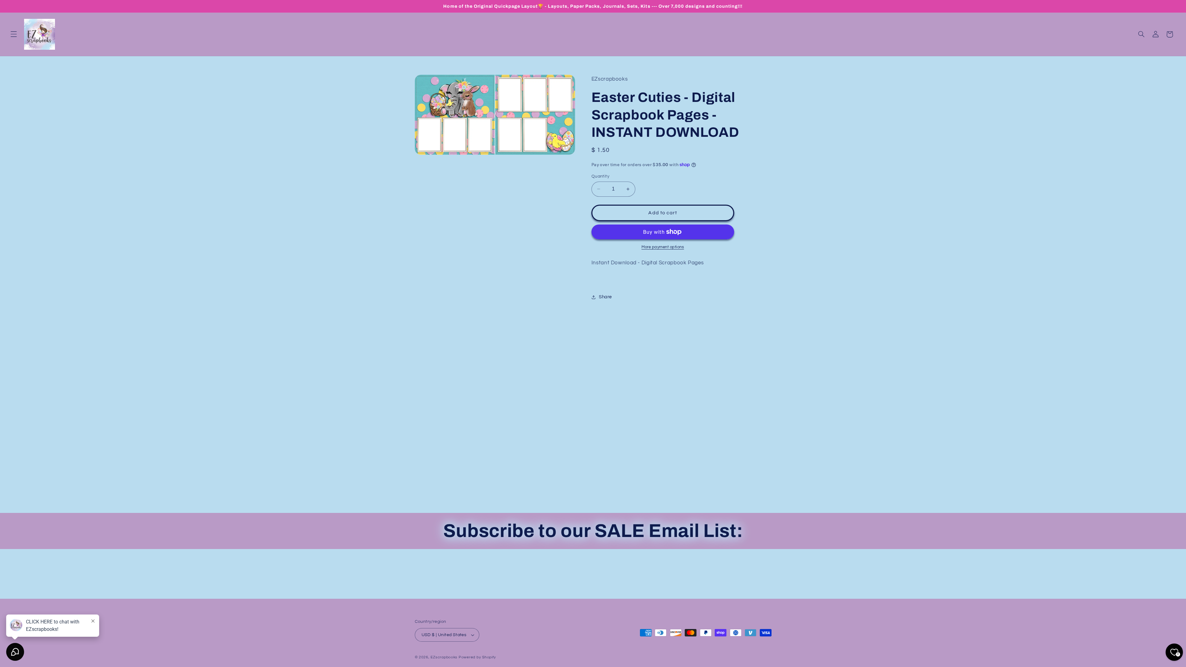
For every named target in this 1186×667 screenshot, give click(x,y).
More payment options (662, 247)
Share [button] (605, 297)
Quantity (600, 176)
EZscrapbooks (444, 657)
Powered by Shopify (477, 657)
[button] (13, 34)
